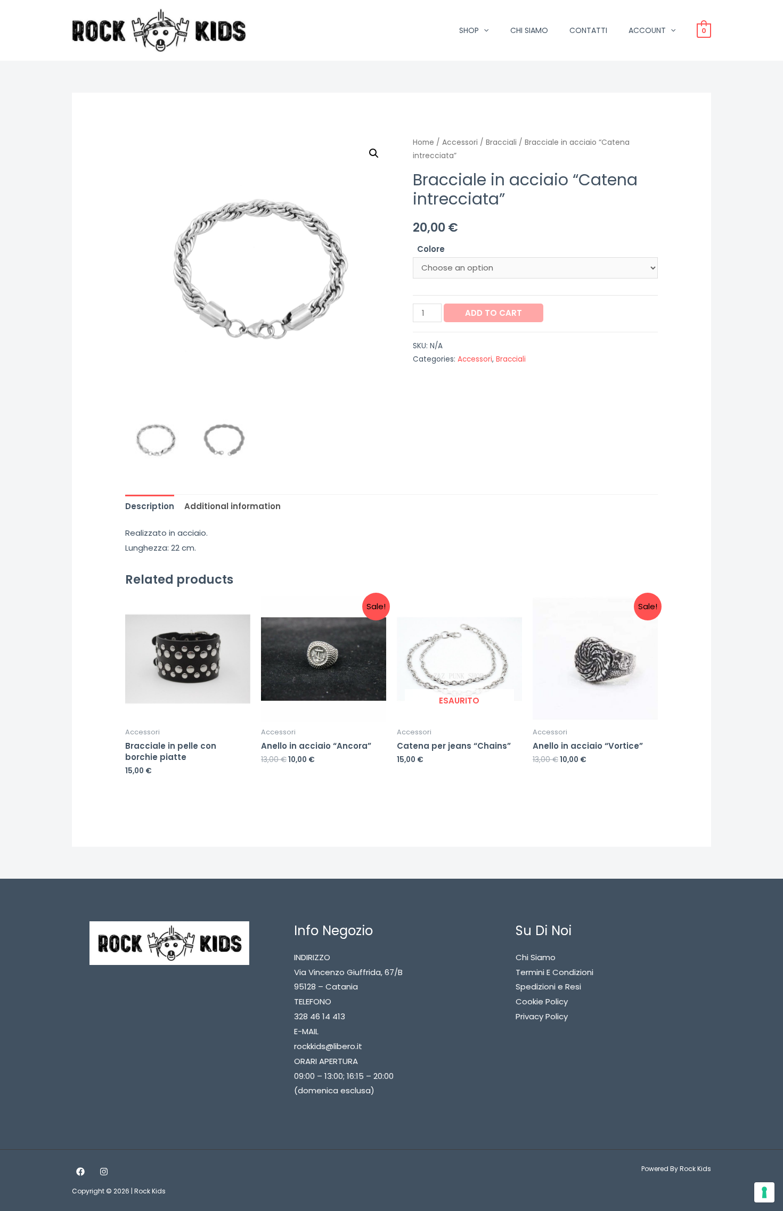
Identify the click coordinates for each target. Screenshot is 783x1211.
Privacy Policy (542, 1016)
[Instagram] (103, 1171)
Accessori (460, 142)
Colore (431, 249)
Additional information (232, 506)
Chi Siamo (529, 30)
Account (647, 30)
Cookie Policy (542, 1001)
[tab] (149, 506)
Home (423, 142)
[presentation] (483, 30)
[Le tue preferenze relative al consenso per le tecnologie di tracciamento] (764, 1192)
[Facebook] (80, 1171)
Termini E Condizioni (554, 972)
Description (149, 506)
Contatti (588, 30)
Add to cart (493, 312)
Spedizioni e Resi (548, 986)
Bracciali (501, 142)
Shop (469, 30)
